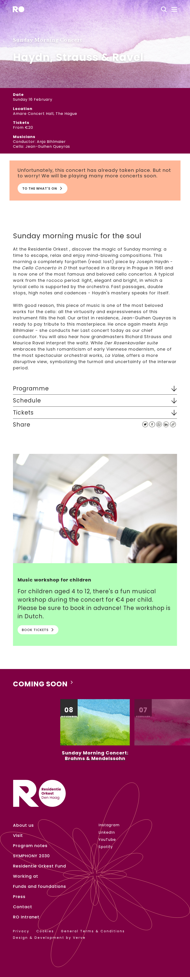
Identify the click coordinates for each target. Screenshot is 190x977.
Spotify (105, 846)
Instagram (109, 825)
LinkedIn (106, 832)
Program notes (30, 845)
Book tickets (35, 630)
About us (23, 825)
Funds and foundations (39, 886)
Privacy (21, 931)
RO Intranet (26, 917)
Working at (25, 876)
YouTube (107, 839)
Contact (22, 907)
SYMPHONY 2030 (31, 856)
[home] (18, 9)
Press (19, 896)
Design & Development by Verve (49, 938)
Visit (18, 835)
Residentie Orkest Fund (39, 866)
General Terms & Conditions (93, 931)
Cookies (45, 931)
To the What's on (39, 188)
